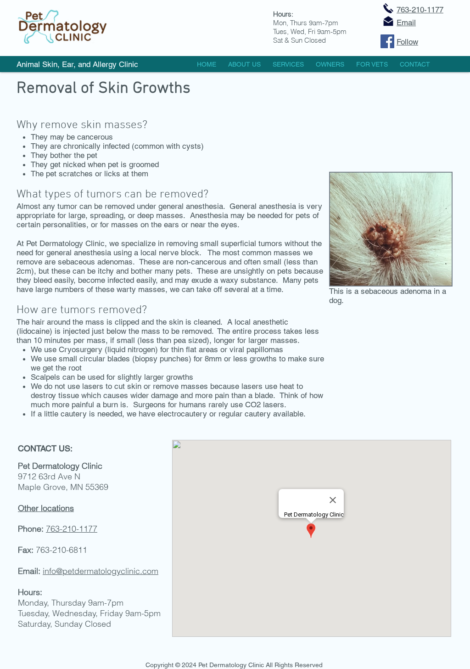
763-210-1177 (420, 9)
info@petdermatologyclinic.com (100, 571)
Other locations (46, 508)
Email (406, 22)
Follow (407, 41)
